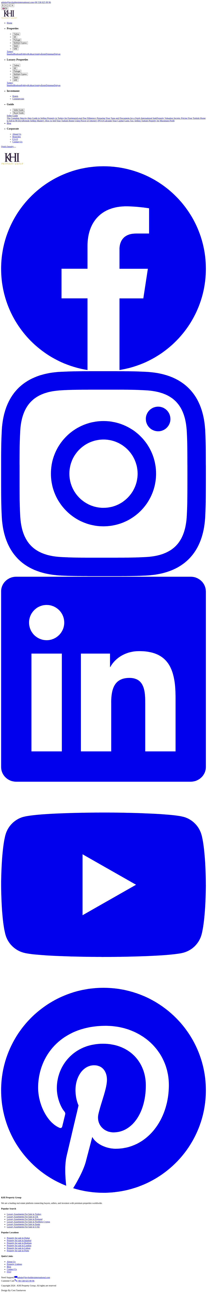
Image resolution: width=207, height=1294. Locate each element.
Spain (16, 46)
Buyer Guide (19, 113)
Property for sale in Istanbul (19, 1240)
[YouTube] (103, 986)
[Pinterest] (103, 1192)
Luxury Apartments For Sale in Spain (23, 1224)
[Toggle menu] (15, 147)
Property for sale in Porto (18, 1250)
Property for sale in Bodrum (19, 1243)
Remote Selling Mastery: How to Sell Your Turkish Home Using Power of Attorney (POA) (63, 121)
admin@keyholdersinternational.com (17, 2)
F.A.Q (15, 139)
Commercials (18, 99)
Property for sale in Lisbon (18, 1248)
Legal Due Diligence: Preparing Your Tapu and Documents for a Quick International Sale (116, 118)
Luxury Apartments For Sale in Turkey (24, 1214)
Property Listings (14, 1264)
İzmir (43, 54)
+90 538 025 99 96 (42, 2)
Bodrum (17, 54)
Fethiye (24, 54)
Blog (9, 1267)
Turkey (16, 34)
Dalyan (57, 54)
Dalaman (50, 54)
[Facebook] (103, 370)
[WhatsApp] (3, 151)
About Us (16, 134)
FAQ (9, 1272)
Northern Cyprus (20, 43)
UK (15, 37)
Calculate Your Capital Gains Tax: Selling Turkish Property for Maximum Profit (139, 121)
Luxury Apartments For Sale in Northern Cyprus (28, 1222)
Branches (16, 136)
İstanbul (10, 54)
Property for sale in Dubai (18, 1238)
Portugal (17, 40)
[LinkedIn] (103, 781)
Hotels (15, 96)
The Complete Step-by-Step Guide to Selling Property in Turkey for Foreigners (42, 118)
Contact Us (17, 142)
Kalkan (31, 54)
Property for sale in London (19, 1245)
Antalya (37, 54)
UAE (15, 49)
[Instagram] (103, 575)
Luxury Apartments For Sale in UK (22, 1216)
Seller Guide (19, 110)
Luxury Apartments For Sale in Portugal (24, 1219)
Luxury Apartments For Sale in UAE (23, 1227)
